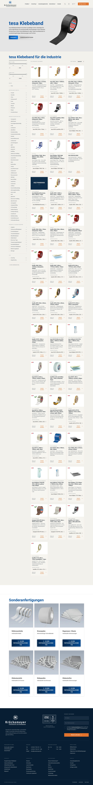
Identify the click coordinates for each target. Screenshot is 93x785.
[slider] (9, 63)
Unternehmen (52, 3)
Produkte (27, 3)
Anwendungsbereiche (43, 3)
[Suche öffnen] (65, 4)
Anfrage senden (83, 3)
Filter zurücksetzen (14, 264)
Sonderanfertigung (26, 37)
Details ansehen (43, 97)
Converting (34, 3)
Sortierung (73, 61)
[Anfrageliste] (69, 4)
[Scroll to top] (90, 782)
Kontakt (59, 3)
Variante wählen (53, 91)
